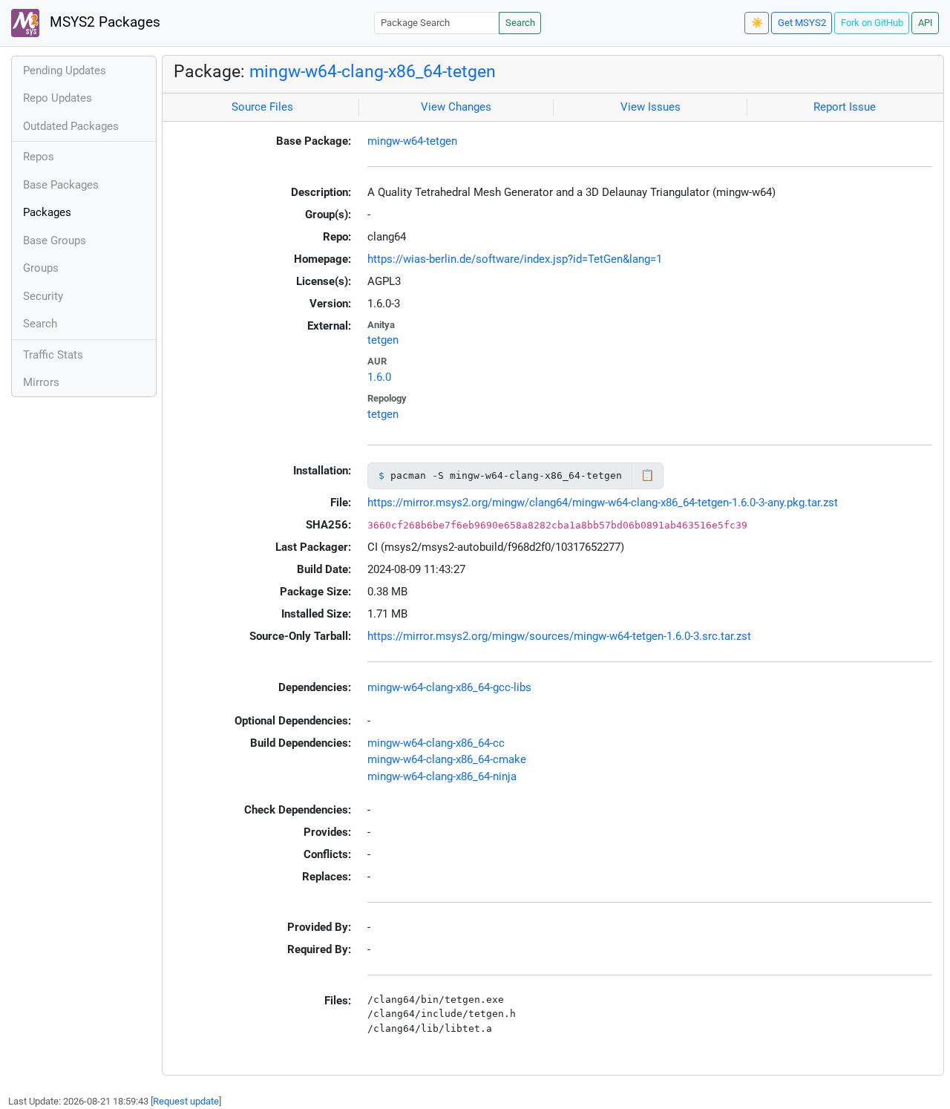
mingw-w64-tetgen (412, 141)
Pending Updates (64, 70)
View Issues (650, 107)
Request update (186, 1101)
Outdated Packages (71, 126)
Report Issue (844, 107)
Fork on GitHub (872, 22)
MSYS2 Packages (103, 22)
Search (520, 22)
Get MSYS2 (802, 22)
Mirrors (41, 382)
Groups (41, 268)
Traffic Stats (53, 355)
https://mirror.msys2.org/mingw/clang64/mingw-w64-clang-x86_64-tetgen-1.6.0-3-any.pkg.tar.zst (602, 502)
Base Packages (61, 185)
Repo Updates (57, 98)
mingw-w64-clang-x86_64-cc (436, 743)
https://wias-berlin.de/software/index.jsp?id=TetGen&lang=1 (514, 259)
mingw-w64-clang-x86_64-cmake (446, 759)
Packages (47, 212)
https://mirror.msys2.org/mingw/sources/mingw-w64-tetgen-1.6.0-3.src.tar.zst (559, 636)
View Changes (456, 107)
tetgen (383, 340)
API (925, 22)
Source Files (262, 107)
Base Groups (54, 240)
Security (43, 296)
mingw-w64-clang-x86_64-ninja (442, 776)
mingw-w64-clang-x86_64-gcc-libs (449, 687)
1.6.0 (379, 377)
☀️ (757, 22)
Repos (38, 156)
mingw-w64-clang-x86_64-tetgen (372, 71)
